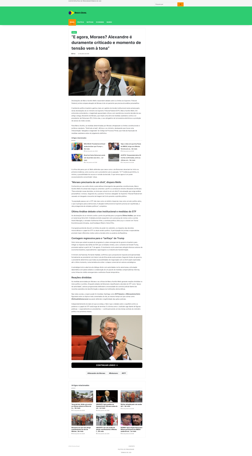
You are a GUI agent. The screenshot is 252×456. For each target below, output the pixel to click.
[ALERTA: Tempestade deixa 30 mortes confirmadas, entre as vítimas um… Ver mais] (113, 239)
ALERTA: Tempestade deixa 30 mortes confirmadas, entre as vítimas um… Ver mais (131, 239)
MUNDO (109, 22)
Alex (74, 53)
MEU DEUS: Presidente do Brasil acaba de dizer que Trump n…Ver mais (94, 227)
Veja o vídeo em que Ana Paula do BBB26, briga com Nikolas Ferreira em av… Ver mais (131, 227)
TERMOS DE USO (96, 1)
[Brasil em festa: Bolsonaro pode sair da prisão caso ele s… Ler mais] (77, 239)
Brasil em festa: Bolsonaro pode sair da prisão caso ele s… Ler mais (94, 239)
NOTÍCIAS (90, 22)
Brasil (74, 32)
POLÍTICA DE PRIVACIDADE (83, 1)
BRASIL (72, 22)
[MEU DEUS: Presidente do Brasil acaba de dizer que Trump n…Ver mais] (77, 227)
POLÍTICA (80, 22)
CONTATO (71, 1)
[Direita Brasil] (77, 12)
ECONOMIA (100, 22)
